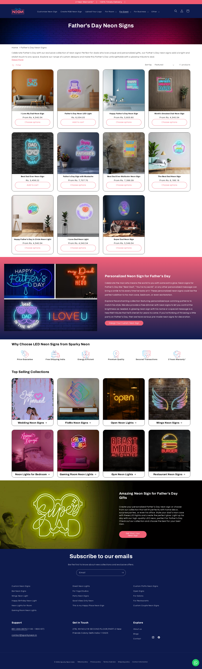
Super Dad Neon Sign (124, 239)
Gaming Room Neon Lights (76, 474)
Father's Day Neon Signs (34, 47)
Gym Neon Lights (122, 474)
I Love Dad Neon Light (78, 239)
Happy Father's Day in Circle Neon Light (32, 239)
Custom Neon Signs (21, 586)
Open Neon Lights (122, 422)
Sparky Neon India (67, 662)
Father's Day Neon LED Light (78, 114)
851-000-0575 (19, 629)
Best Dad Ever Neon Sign (32, 176)
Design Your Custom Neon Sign (124, 323)
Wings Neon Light (20, 596)
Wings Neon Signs (167, 422)
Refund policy (83, 662)
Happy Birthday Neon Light (24, 601)
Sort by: (148, 65)
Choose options (32, 122)
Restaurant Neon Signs (167, 474)
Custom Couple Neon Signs (146, 605)
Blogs (136, 634)
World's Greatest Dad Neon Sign (169, 114)
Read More (17, 60)
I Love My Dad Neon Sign (32, 114)
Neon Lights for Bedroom (31, 474)
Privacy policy (95, 662)
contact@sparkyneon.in (24, 635)
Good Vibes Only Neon (83, 601)
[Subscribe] (123, 572)
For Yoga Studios (81, 591)
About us (137, 629)
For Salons (138, 596)
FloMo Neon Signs (76, 422)
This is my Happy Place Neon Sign (88, 605)
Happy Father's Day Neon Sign (124, 114)
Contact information (140, 662)
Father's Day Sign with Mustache (78, 176)
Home (15, 47)
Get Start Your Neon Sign (133, 534)
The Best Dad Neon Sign (169, 176)
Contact (137, 639)
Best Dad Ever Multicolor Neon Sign (123, 176)
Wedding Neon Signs (31, 422)
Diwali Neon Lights (81, 586)
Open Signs (138, 591)
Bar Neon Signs (19, 591)
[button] (110, 12)
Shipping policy (124, 662)
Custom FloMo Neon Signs (145, 586)
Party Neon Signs (81, 596)
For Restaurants (141, 601)
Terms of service (109, 662)
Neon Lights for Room (22, 605)
